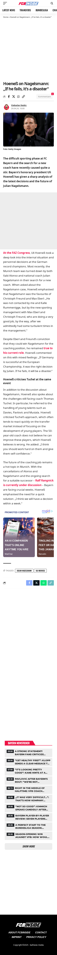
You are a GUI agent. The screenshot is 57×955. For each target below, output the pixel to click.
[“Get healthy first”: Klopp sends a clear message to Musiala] (28, 761)
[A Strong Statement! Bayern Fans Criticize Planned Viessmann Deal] (28, 752)
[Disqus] (28, 631)
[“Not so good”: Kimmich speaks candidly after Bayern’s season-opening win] (28, 807)
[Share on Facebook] (8, 96)
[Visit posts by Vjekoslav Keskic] (6, 107)
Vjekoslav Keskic (19, 105)
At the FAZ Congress (16, 253)
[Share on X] (13, 96)
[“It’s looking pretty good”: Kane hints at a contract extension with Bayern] (28, 771)
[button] (6, 3)
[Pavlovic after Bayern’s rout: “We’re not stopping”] (28, 780)
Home (5, 17)
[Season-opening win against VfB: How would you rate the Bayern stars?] (28, 835)
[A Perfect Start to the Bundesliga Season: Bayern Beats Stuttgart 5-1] (28, 826)
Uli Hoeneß (40, 570)
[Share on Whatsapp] (18, 96)
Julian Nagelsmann (24, 570)
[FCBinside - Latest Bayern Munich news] (28, 3)
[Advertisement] (28, 49)
